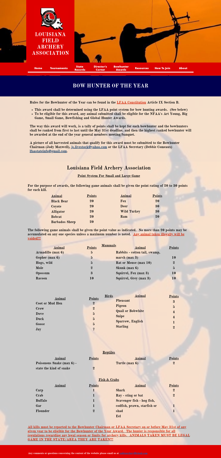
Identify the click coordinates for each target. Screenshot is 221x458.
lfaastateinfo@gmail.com (48, 151)
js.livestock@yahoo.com (89, 147)
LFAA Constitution (131, 102)
